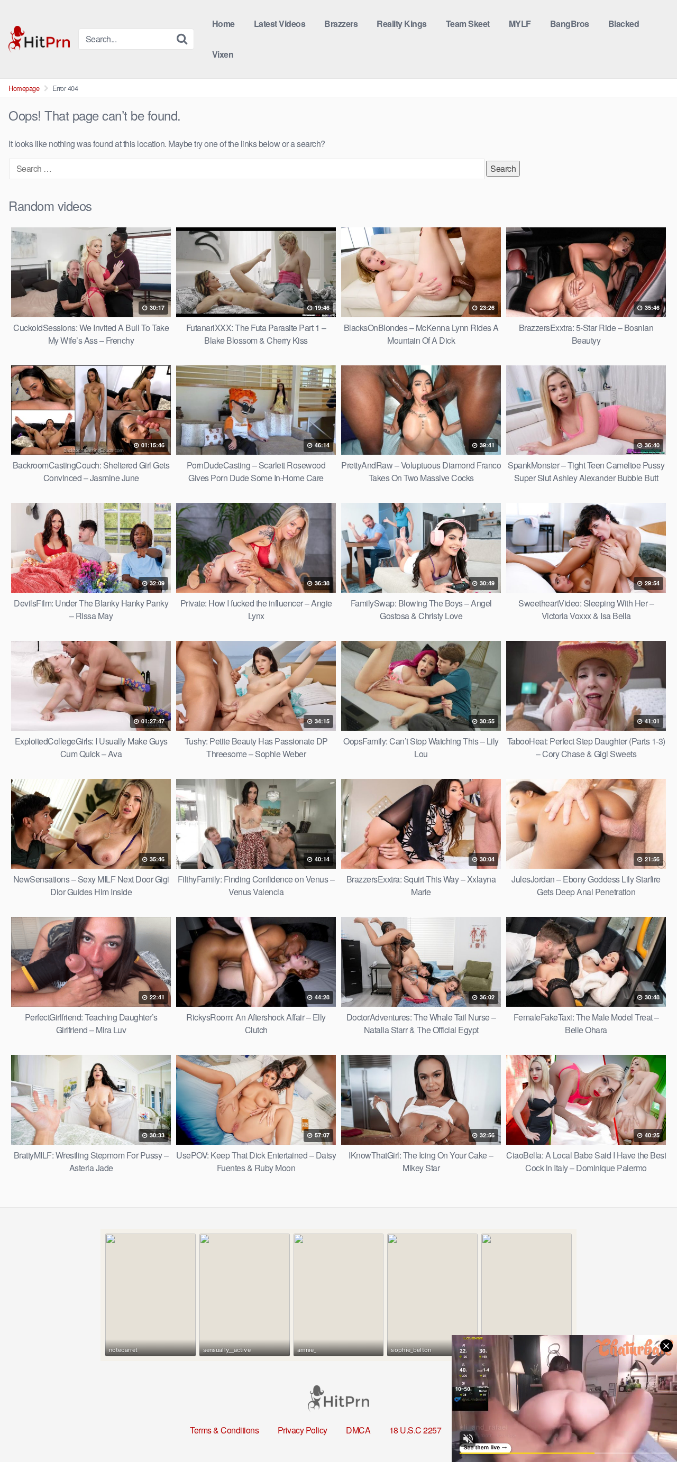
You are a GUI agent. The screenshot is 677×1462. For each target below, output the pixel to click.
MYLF (520, 23)
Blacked (623, 23)
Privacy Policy (302, 1430)
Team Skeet (468, 23)
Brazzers (341, 23)
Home (223, 23)
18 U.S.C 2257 (415, 1430)
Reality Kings (402, 23)
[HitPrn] (39, 39)
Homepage (23, 88)
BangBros (569, 23)
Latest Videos (280, 23)
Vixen (223, 54)
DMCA (358, 1430)
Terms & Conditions (224, 1430)
